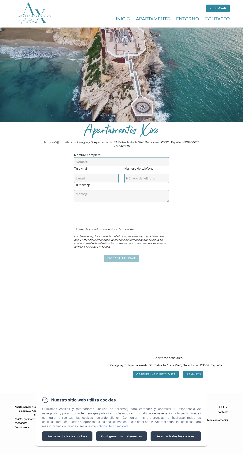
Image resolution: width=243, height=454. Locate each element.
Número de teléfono (139, 168)
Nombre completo (87, 155)
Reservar (217, 8)
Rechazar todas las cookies (67, 436)
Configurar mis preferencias (121, 436)
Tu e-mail (81, 168)
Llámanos (193, 374)
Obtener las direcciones (155, 374)
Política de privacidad (112, 426)
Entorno (187, 18)
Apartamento (153, 18)
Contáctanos (22, 427)
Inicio (123, 18)
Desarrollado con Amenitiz (213, 420)
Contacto (217, 18)
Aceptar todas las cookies (176, 436)
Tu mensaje (82, 185)
